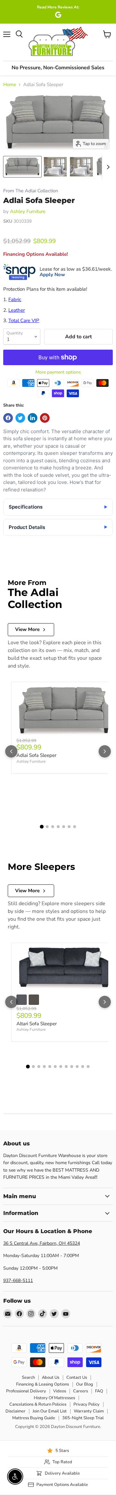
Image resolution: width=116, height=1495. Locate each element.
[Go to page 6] (69, 826)
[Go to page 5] (63, 826)
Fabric (14, 299)
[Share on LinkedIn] (32, 418)
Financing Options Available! (35, 254)
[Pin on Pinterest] (45, 418)
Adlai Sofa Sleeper (36, 755)
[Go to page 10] (77, 1066)
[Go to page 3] (52, 826)
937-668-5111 (18, 1280)
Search (28, 1377)
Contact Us (76, 1377)
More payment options (58, 372)
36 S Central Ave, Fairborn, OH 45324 (41, 1243)
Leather (16, 310)
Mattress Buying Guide (33, 1418)
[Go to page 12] (88, 1066)
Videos (59, 1391)
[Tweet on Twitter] (20, 418)
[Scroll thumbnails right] (107, 167)
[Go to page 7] (74, 826)
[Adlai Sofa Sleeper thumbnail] (22, 166)
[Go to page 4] (58, 826)
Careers (80, 1391)
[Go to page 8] (66, 1066)
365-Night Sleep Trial (83, 1418)
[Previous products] (11, 751)
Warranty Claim (89, 1411)
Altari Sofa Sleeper (36, 1023)
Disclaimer (15, 1411)
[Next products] (105, 751)
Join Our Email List (50, 1411)
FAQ (99, 1391)
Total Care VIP (23, 320)
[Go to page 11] (82, 1066)
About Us (50, 1377)
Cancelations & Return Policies (37, 1404)
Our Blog (84, 1384)
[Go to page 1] (42, 826)
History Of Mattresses (54, 1398)
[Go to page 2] (47, 826)
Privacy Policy (86, 1404)
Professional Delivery (26, 1391)
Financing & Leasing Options (42, 1384)
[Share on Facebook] (8, 418)
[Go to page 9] (71, 1066)
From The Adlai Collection (30, 191)
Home (9, 84)
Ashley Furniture (27, 211)
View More (27, 629)
